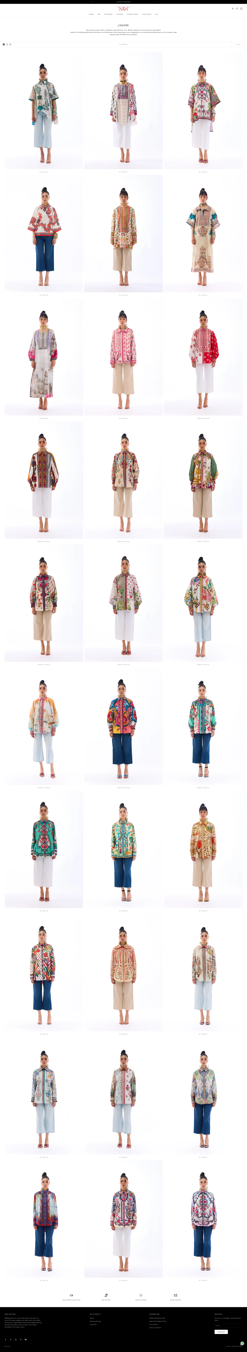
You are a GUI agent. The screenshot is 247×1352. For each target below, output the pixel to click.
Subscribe (221, 1332)
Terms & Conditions (155, 1328)
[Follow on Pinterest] (21, 1340)
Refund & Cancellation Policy (157, 1321)
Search (92, 1318)
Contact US (93, 1324)
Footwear (119, 14)
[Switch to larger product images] (4, 44)
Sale (156, 14)
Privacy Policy (153, 1324)
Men (99, 14)
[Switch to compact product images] (10, 44)
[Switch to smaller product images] (7, 44)
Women (91, 14)
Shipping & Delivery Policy (157, 1318)
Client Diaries (146, 14)
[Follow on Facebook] (6, 1340)
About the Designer (95, 1321)
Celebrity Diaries (132, 14)
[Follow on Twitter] (11, 1340)
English (7, 1346)
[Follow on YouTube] (26, 1340)
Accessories (108, 14)
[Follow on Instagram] (16, 1340)
